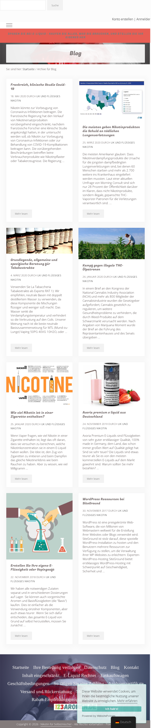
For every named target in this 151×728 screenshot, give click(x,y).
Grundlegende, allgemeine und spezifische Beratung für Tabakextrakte (34, 264)
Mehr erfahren (127, 701)
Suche (55, 5)
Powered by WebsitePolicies (98, 715)
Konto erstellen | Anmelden (131, 19)
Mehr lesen (23, 214)
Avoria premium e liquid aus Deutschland (104, 415)
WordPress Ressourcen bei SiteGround (103, 501)
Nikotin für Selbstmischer (56, 724)
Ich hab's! (111, 709)
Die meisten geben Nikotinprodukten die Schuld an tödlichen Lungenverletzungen (111, 131)
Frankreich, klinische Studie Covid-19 (38, 87)
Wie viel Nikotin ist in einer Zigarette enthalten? (32, 415)
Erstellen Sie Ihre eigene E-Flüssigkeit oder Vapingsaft (32, 568)
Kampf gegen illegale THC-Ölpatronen (103, 267)
